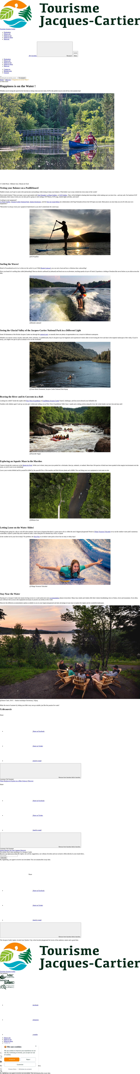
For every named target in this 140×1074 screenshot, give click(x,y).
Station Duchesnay (35, 202)
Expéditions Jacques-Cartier (50, 401)
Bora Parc (37, 536)
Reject (28, 1059)
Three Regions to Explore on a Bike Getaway (14, 781)
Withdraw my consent (25, 1069)
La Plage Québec (52, 195)
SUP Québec (63, 195)
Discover (30, 781)
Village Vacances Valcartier (102, 531)
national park (44, 334)
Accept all (12, 1059)
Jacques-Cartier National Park (20, 202)
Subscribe (3, 858)
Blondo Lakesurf (45, 268)
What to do (7, 34)
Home (2, 80)
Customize (20, 1064)
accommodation (54, 598)
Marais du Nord (27, 465)
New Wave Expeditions (33, 401)
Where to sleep (8, 37)
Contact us (7, 69)
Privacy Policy (12, 1069)
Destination (7, 32)
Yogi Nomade (41, 195)
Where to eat (7, 36)
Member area (8, 71)
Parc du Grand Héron (53, 202)
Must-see (6, 39)
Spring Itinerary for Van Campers (10, 850)
